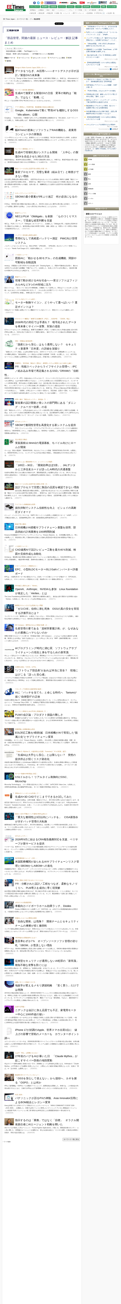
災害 (89, 184)
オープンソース (24, 58)
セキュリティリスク (39, 58)
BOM (69, 58)
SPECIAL (98, 13)
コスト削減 (91, 164)
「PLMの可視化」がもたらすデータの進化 (101, 91)
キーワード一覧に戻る (71, 1139)
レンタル (90, 198)
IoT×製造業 (92, 10)
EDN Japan (82, 3)
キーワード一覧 (22, 19)
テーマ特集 (78, 10)
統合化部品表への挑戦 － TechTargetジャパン (22, 51)
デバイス (62, 6)
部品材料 (86, 6)
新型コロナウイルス (94, 214)
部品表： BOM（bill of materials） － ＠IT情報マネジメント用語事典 (30, 54)
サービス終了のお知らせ (101, 134)
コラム (70, 10)
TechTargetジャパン (105, 23)
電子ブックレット (78, 13)
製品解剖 (45, 6)
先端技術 (53, 6)
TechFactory (113, 2)
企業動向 (41, 10)
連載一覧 (58, 13)
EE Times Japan (73, 2)
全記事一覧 (110, 13)
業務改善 (90, 188)
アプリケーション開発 (57, 58)
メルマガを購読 (50, 3)
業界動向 (33, 10)
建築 (89, 174)
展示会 (101, 10)
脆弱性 (9, 61)
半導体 (90, 159)
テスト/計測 (111, 6)
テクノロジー (34, 6)
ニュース (66, 13)
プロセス (70, 6)
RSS (42, 2)
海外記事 (32, 13)
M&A (48, 10)
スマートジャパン (92, 2)
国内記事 (41, 13)
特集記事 (49, 13)
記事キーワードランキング (101, 156)
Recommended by (104, 69)
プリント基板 (92, 193)
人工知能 (90, 169)
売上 (89, 179)
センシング (95, 6)
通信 (103, 6)
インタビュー (61, 10)
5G (85, 10)
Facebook (34, 2)
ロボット (90, 203)
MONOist (64, 2)
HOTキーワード (101, 209)
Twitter (38, 2)
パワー (78, 6)
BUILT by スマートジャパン (102, 2)
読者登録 (89, 13)
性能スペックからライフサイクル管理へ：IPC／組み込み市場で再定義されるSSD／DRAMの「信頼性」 (41, 370)
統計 (53, 10)
